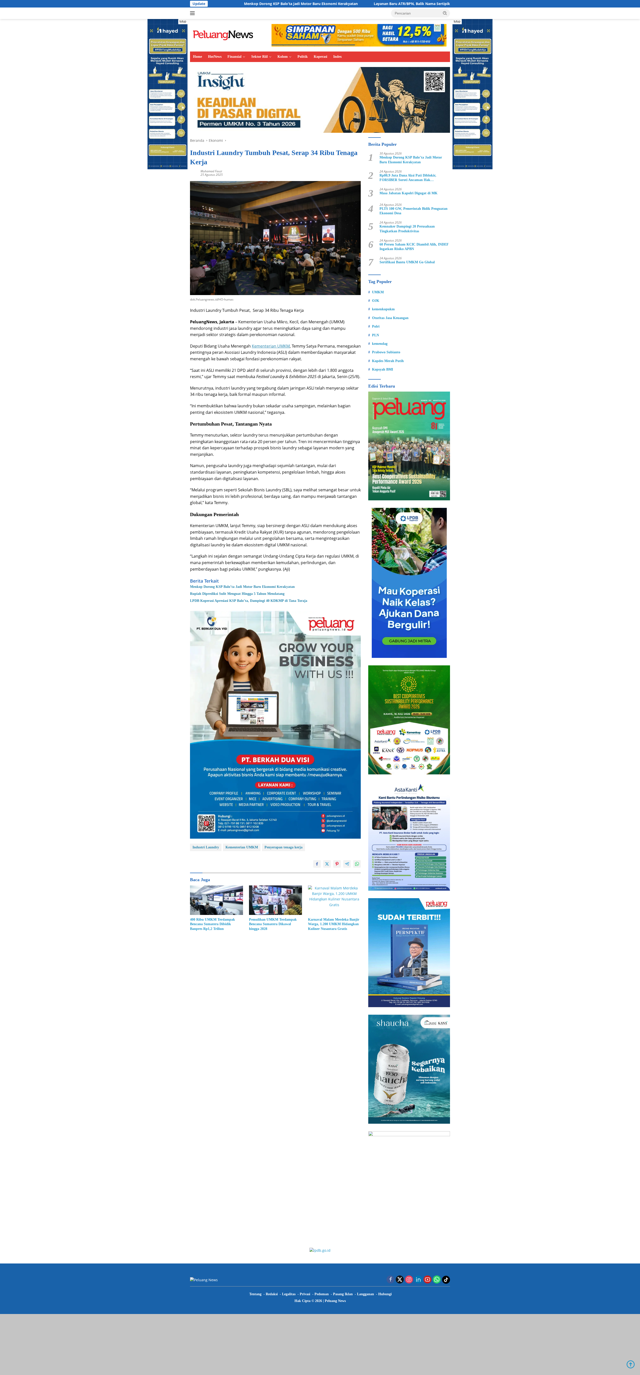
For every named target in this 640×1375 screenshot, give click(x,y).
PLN (375, 335)
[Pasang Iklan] (275, 724)
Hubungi (385, 1294)
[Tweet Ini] (327, 864)
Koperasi (320, 57)
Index (337, 57)
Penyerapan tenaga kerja (283, 847)
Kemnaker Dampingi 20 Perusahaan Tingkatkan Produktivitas (407, 229)
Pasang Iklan (343, 1294)
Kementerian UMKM (271, 346)
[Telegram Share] (347, 864)
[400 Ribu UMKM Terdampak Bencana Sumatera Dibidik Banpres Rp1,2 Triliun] (216, 900)
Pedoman (321, 1294)
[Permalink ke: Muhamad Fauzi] (194, 172)
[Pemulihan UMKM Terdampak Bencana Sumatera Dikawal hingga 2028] (275, 900)
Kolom (283, 57)
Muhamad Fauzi (211, 171)
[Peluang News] (225, 35)
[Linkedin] (418, 1279)
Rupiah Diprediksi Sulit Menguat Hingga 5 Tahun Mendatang (237, 594)
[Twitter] (400, 1279)
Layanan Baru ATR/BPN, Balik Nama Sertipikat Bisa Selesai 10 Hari (349, 4)
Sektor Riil (259, 57)
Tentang (255, 1294)
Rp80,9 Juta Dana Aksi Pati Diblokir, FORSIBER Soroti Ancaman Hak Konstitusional (408, 178)
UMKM (378, 292)
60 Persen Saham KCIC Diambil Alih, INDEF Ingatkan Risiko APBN (414, 247)
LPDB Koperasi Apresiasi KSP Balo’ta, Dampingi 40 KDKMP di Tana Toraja (248, 601)
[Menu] (193, 13)
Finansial (235, 57)
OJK (375, 301)
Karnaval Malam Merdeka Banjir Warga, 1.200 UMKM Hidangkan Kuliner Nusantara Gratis (333, 924)
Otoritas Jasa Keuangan (390, 318)
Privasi (305, 1294)
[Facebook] (390, 1279)
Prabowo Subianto (386, 352)
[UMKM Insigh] (320, 99)
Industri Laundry (205, 847)
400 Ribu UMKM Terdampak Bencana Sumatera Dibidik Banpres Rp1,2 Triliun (212, 924)
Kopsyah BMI (382, 369)
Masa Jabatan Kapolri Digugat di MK (409, 193)
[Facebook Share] (317, 864)
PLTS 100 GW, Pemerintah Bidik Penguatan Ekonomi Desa (414, 211)
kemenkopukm (383, 309)
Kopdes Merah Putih (388, 361)
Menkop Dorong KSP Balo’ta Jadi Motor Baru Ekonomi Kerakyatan (219, 4)
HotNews (215, 57)
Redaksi (272, 1294)
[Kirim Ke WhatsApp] (357, 864)
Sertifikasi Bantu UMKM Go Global (407, 262)
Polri (376, 326)
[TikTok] (446, 1280)
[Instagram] (409, 1279)
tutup (183, 21)
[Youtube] (428, 1279)
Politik (303, 57)
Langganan (365, 1294)
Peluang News (335, 1301)
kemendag (380, 344)
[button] (445, 13)
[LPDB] (409, 583)
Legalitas (289, 1294)
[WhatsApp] (437, 1279)
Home (197, 57)
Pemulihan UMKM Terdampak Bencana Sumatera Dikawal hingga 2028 (273, 924)
